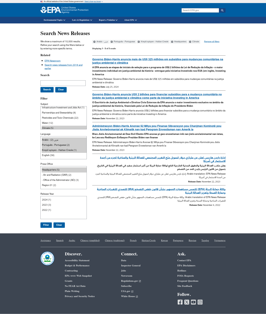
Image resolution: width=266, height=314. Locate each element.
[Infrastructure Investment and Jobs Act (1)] (64, 107)
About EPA (129, 20)
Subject (44, 104)
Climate (195, 42)
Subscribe (126, 286)
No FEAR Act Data (75, 286)
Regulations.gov (129, 280)
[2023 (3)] (64, 205)
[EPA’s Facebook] (180, 302)
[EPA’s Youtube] (193, 302)
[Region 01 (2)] (64, 185)
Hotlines (181, 270)
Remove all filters (211, 42)
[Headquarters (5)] (64, 170)
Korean (164, 240)
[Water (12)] (64, 123)
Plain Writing (72, 291)
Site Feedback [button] (184, 286)
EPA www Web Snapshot (78, 275)
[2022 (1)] (64, 210)
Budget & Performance (77, 265)
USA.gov (125, 291)
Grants (68, 280)
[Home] (64, 10)
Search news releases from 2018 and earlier (63, 67)
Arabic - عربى (102, 42)
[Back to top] (258, 306)
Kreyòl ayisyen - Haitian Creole (154, 42)
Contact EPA (184, 260)
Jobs (123, 270)
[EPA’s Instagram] (200, 302)
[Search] (222, 10)
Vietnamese (220, 240)
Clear (59, 225)
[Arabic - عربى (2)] (64, 140)
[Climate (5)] (64, 128)
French (133, 240)
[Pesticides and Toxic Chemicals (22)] (64, 118)
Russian (192, 240)
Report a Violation (107, 20)
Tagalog (205, 240)
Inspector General (130, 265)
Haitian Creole (149, 240)
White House (128, 296)
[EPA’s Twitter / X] (187, 302)
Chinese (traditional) (115, 240)
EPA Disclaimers (186, 265)
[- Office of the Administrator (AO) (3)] (64, 180)
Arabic (72, 240)
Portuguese (178, 240)
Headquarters (180, 42)
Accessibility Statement (77, 260)
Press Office (46, 164)
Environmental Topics (53, 20)
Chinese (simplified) (90, 240)
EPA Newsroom (53, 60)
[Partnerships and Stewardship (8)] (64, 112)
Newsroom (126, 275)
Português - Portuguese (124, 42)
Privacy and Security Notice (80, 296)
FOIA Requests (185, 275)
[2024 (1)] (64, 199)
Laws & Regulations (80, 20)
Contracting (71, 270)
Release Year (47, 194)
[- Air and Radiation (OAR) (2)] (64, 175)
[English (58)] (64, 155)
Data (123, 260)
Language (45, 134)
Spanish (59, 240)
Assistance (45, 240)
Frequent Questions (187, 280)
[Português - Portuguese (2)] (64, 145)
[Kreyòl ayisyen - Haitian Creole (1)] (64, 150)
